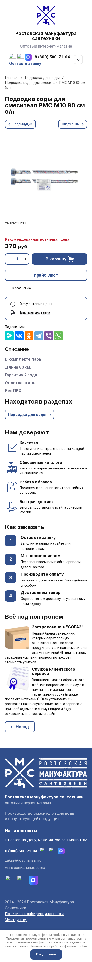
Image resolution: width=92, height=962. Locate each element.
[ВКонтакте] (19, 335)
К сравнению (21, 288)
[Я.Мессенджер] (9, 335)
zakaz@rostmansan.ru (23, 860)
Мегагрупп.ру (16, 920)
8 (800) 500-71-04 (52, 56)
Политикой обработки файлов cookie (58, 946)
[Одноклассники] (29, 335)
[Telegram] (38, 335)
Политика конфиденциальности (34, 914)
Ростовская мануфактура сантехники (46, 36)
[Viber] (48, 335)
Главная (11, 77)
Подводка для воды (42, 77)
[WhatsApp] (58, 335)
